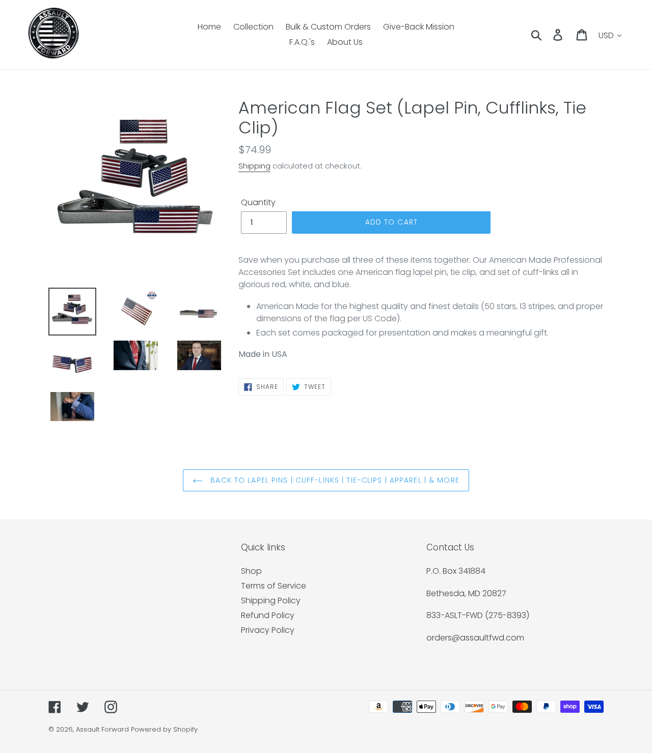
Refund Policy (267, 615)
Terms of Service (273, 586)
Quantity (258, 202)
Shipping (254, 165)
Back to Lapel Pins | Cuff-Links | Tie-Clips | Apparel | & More (333, 480)
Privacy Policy (267, 630)
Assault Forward (102, 729)
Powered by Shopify (164, 729)
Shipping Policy (271, 600)
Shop (251, 571)
